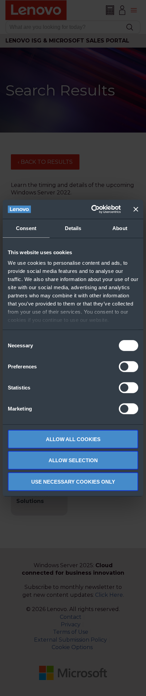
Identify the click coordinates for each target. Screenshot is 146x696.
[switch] (128, 366)
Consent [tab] (26, 228)
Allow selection (73, 460)
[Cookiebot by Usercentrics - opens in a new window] (92, 209)
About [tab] (119, 228)
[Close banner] (135, 209)
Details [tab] (73, 228)
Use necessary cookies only (73, 481)
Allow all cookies (73, 439)
